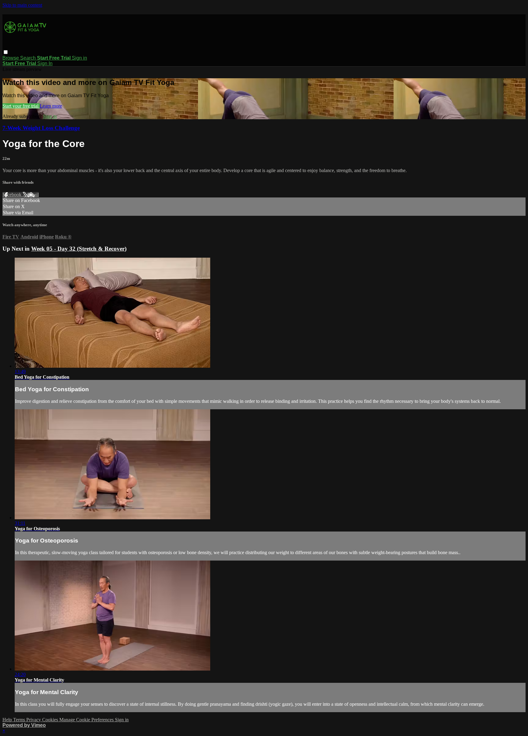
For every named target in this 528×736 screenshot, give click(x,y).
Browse (11, 58)
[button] (6, 52)
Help (7, 719)
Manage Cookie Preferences (87, 719)
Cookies (50, 719)
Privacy (34, 719)
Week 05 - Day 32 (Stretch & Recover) (79, 248)
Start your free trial (21, 106)
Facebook (12, 194)
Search (28, 58)
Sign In (45, 63)
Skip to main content (22, 5)
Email (33, 194)
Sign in (79, 58)
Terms (19, 719)
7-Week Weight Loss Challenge (41, 128)
